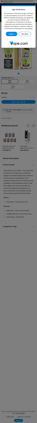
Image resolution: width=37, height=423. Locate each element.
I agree (11, 34)
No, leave (25, 34)
